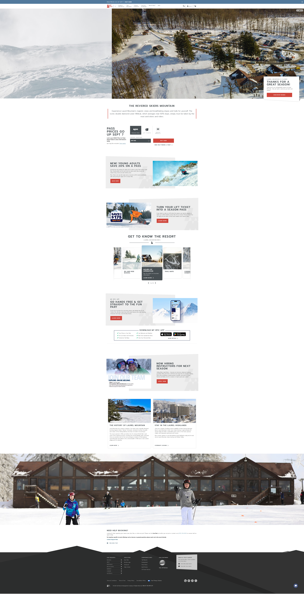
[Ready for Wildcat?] (152, 489)
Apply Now (163, 381)
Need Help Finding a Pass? (163, 145)
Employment (145, 562)
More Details (172, 338)
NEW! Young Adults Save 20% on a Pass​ (125, 164)
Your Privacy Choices (156, 580)
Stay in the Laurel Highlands (171, 425)
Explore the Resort (121, 6)
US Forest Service (146, 569)
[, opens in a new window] (175, 173)
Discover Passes (279, 95)
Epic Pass (126, 560)
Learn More (163, 221)
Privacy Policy (131, 580)
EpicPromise (145, 567)
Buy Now (128, 2)
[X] (195, 580)
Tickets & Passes (136, 6)
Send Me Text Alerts (186, 566)
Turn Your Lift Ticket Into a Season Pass (174, 208)
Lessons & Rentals (144, 6)
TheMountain (129, 6)
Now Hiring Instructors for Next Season (174, 366)
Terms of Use (122, 580)
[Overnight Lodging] (174, 411)
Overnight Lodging (161, 445)
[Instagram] (192, 580)
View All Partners (163, 568)
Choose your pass (136, 137)
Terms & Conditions (112, 580)
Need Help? (152, 5)
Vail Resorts (144, 560)
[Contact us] (185, 580)
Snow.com (126, 564)
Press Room (144, 564)
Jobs (159, 5)
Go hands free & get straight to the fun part (126, 304)
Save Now (116, 181)
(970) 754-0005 (183, 533)
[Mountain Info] (129, 411)
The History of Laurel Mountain (127, 425)
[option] (152, 262)
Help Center (127, 567)
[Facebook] (188, 580)
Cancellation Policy (141, 580)
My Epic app (127, 562)
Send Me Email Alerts (186, 563)
